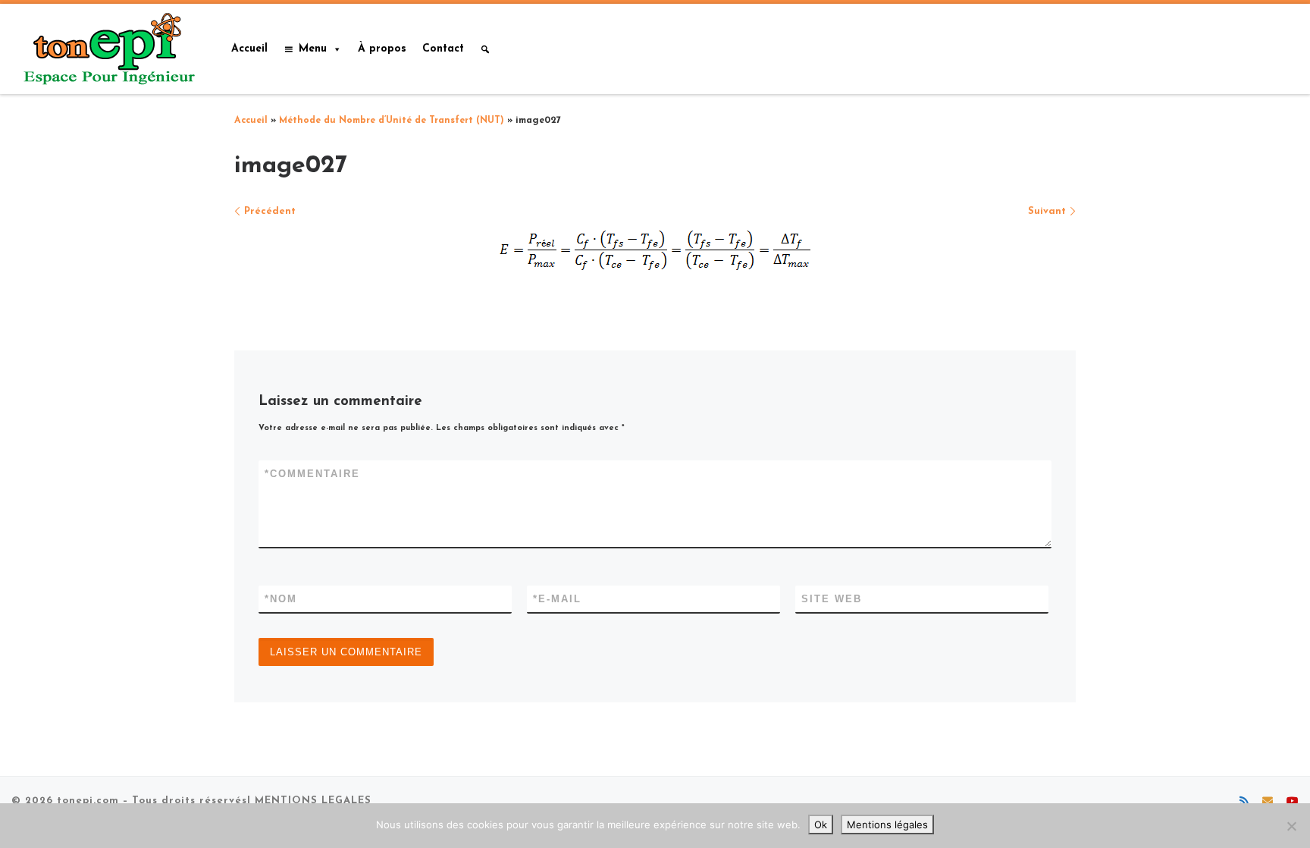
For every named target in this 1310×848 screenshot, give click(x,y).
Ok (820, 824)
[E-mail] (1267, 802)
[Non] (1291, 826)
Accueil (249, 49)
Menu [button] (313, 49)
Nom (281, 599)
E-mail (557, 599)
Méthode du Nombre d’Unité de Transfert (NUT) (391, 120)
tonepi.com (88, 801)
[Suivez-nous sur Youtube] (1292, 802)
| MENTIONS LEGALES (309, 801)
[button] (485, 49)
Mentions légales (887, 824)
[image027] (655, 250)
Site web (831, 599)
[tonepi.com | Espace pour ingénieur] (106, 47)
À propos (382, 49)
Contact (443, 49)
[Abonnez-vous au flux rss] (1244, 802)
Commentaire (312, 473)
